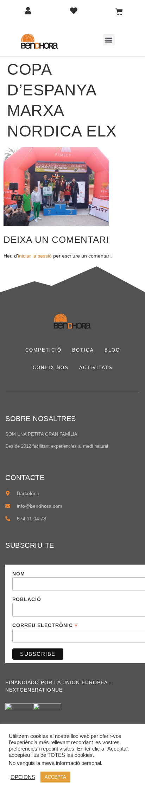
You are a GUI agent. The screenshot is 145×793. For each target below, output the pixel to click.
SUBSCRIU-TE (29, 545)
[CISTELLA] (119, 12)
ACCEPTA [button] (55, 777)
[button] (109, 40)
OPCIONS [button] (23, 777)
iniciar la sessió (35, 256)
